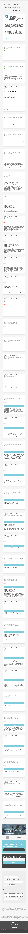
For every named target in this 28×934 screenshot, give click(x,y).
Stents (5, 884)
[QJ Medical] (14, 629)
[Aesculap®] (14, 121)
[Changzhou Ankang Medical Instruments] (14, 284)
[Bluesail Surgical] (14, 403)
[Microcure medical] (14, 584)
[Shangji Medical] (14, 345)
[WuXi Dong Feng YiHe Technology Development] (14, 677)
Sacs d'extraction (12, 884)
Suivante (17, 838)
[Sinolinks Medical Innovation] (14, 224)
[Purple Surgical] (14, 472)
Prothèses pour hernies (18, 882)
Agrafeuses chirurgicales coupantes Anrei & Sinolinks (13, 893)
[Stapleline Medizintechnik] (14, 497)
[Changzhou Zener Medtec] (14, 655)
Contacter (14, 406)
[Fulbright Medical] (14, 809)
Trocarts (5, 876)
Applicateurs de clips (8, 882)
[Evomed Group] (14, 743)
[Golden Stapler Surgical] (14, 766)
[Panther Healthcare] (14, 608)
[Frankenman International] (14, 449)
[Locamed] (14, 519)
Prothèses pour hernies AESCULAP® (11, 898)
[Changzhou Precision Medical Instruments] (14, 700)
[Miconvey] (14, 425)
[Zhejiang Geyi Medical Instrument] (14, 543)
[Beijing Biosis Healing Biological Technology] (14, 722)
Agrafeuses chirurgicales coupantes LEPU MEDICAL (13, 896)
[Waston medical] (14, 157)
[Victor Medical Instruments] (14, 788)
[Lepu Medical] (14, 52)
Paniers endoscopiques (13, 876)
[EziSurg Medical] (14, 562)
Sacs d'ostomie (7, 879)
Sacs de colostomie (15, 879)
